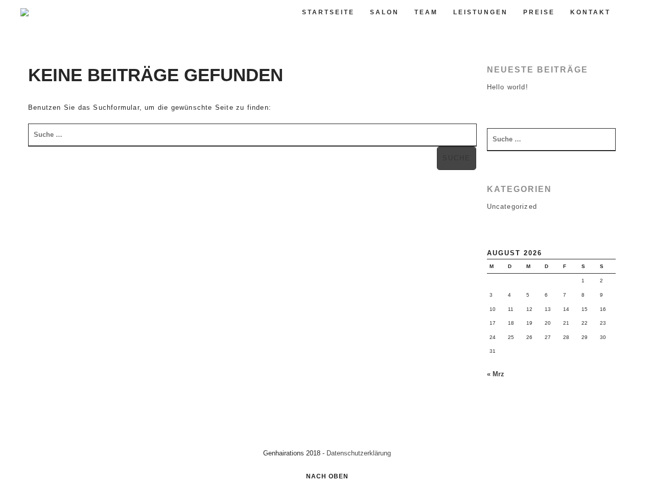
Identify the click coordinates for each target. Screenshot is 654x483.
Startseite (328, 12)
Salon (384, 12)
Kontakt (590, 12)
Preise (539, 12)
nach (327, 476)
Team (426, 12)
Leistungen (480, 12)
